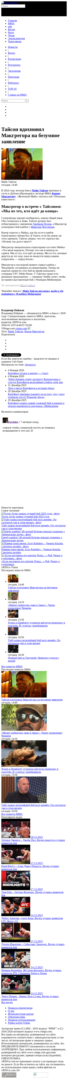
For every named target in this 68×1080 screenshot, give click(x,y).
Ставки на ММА (17, 94)
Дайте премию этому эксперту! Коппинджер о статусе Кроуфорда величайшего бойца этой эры (35, 381)
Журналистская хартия (21, 1014)
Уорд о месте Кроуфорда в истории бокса (31, 388)
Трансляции (14, 41)
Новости (13, 47)
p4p (10, 26)
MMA (11, 23)
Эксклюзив (14, 70)
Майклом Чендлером (42, 227)
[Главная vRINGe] (9, 2)
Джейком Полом (42, 224)
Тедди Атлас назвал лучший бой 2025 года (25, 516)
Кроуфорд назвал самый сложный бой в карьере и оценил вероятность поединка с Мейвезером (36, 404)
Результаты (14, 65)
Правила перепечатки (20, 1008)
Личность (30, 364)
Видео (11, 29)
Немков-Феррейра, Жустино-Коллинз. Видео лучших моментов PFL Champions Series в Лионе (31, 972)
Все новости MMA (12, 666)
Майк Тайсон (40, 190)
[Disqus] (34, 457)
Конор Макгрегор (34, 331)
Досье (11, 35)
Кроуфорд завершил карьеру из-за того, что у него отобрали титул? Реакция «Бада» (36, 396)
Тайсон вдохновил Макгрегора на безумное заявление (32, 699)
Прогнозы (13, 76)
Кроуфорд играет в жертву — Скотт (28, 373)
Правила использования (21, 1019)
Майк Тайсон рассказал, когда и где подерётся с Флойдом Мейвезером (32, 292)
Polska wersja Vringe (19, 1022)
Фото (11, 32)
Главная (12, 20)
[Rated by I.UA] (41, 1076)
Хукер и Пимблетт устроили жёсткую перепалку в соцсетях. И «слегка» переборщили (36, 624)
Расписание (14, 59)
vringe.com (21, 328)
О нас (11, 1011)
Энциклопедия (16, 38)
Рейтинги (13, 82)
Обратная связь (16, 1016)
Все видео (7, 1002)
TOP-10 (12, 88)
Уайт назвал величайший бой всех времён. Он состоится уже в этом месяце (34, 642)
